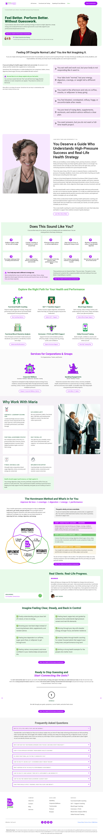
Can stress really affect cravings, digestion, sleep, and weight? (33, 784)
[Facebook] (51, 822)
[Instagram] (42, 822)
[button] (2, 698)
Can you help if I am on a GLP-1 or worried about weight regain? (33, 761)
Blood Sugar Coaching (77, 806)
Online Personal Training (77, 814)
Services (30, 809)
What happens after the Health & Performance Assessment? (32, 767)
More (68, 3)
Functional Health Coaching (78, 801)
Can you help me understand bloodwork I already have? (31, 778)
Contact (30, 803)
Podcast (51, 809)
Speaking (51, 800)
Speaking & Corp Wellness (58, 3)
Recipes (51, 811)
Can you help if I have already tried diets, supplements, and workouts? (36, 773)
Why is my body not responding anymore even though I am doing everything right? (39, 744)
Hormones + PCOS (76, 809)
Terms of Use (88, 822)
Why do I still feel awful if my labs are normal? (28, 728)
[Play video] (40, 595)
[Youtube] (45, 822)
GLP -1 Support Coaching (78, 803)
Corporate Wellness (54, 803)
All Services (33, 3)
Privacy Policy (81, 822)
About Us (31, 800)
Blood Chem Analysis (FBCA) (79, 811)
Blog (29, 806)
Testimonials (53, 806)
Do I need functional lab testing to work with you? (29, 756)
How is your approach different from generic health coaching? (33, 750)
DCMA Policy (94, 822)
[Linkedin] (48, 822)
